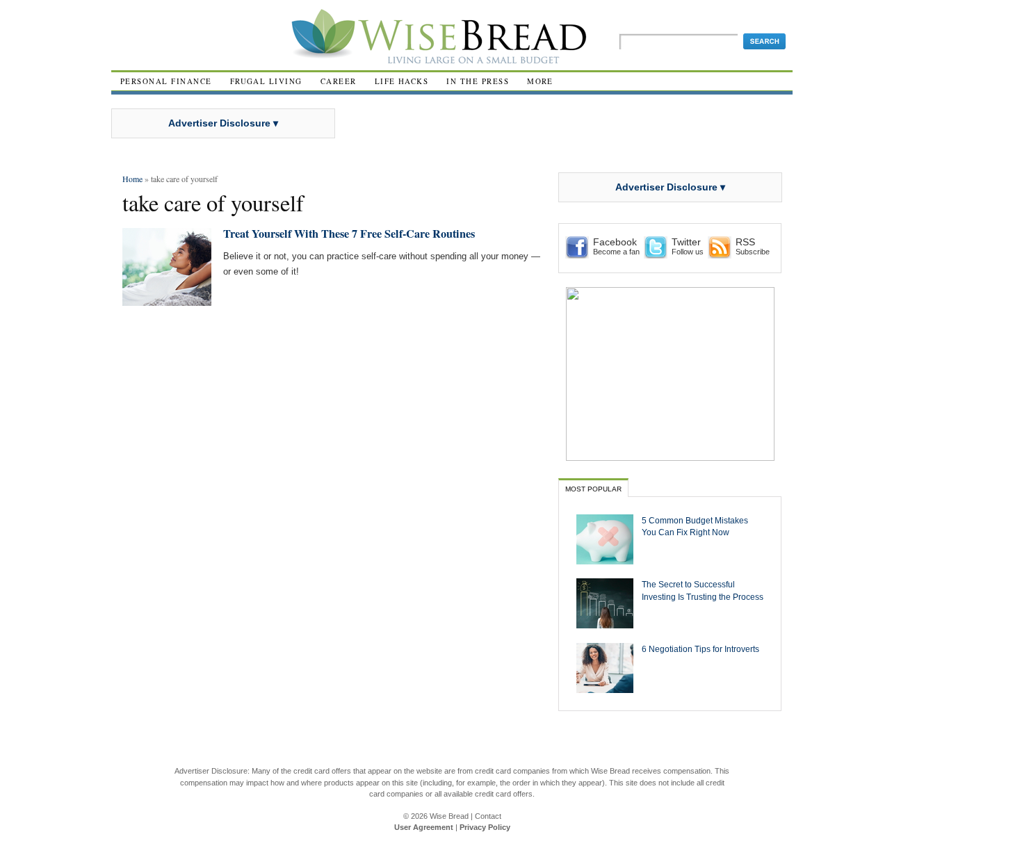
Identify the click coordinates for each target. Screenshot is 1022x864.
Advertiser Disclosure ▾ (223, 123)
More (540, 81)
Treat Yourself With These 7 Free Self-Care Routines (349, 233)
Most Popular (593, 489)
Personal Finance (166, 81)
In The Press (477, 81)
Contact (488, 816)
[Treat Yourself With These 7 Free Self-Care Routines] (166, 300)
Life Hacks (402, 81)
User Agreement (423, 827)
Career (339, 81)
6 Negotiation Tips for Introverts (700, 648)
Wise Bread (449, 816)
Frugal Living (266, 81)
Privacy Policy (485, 827)
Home (132, 178)
